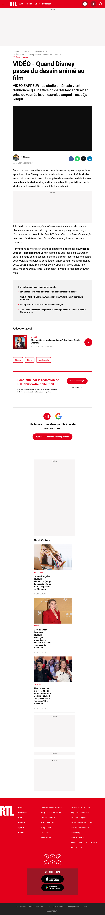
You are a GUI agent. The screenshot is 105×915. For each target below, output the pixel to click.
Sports (21, 827)
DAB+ (86, 907)
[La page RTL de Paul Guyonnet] (16, 157)
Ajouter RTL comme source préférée (52, 437)
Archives (45, 832)
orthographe (39, 572)
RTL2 (50, 907)
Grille (37, 4)
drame (36, 626)
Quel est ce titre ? (48, 817)
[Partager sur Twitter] (83, 158)
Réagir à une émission (51, 812)
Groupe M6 (21, 907)
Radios (29, 4)
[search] (100, 4)
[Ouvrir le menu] (3, 4)
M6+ (31, 907)
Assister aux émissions (51, 807)
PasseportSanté (73, 907)
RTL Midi (34, 337)
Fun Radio (40, 907)
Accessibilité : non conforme (84, 842)
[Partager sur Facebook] (71, 158)
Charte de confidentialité (82, 822)
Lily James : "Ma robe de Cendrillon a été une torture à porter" (48, 292)
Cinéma (18, 360)
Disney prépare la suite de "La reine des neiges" (42, 304)
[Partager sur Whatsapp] (77, 158)
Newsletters (46, 837)
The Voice (37, 684)
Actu (21, 4)
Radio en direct (47, 822)
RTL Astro (59, 907)
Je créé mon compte (77, 381)
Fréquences (46, 827)
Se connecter (77, 387)
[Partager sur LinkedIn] (89, 158)
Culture (21, 822)
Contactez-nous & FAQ (81, 807)
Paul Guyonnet (25, 157)
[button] (85, 4)
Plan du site (76, 847)
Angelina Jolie (44, 360)
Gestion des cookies (80, 827)
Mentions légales (78, 817)
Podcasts (46, 4)
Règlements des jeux (80, 812)
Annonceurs (52, 911)
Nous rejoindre (77, 837)
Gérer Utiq (75, 832)
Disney (29, 360)
